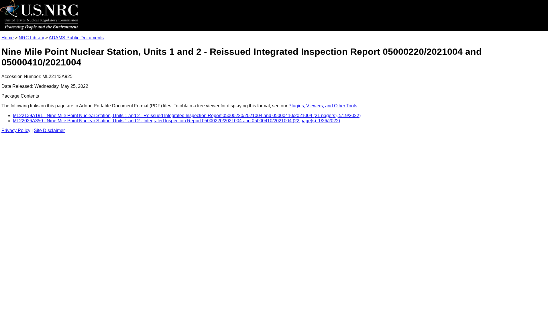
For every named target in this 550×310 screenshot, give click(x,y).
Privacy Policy (15, 130)
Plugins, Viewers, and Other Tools (322, 105)
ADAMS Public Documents (76, 37)
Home (7, 37)
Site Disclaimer (49, 130)
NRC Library (31, 37)
